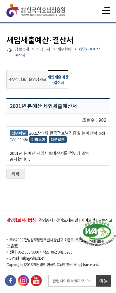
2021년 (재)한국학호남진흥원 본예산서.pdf (67, 133)
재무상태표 (17, 79)
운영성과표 (37, 79)
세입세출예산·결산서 (58, 79)
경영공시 (46, 220)
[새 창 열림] (10, 280)
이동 (103, 280)
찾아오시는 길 (67, 220)
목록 (15, 174)
